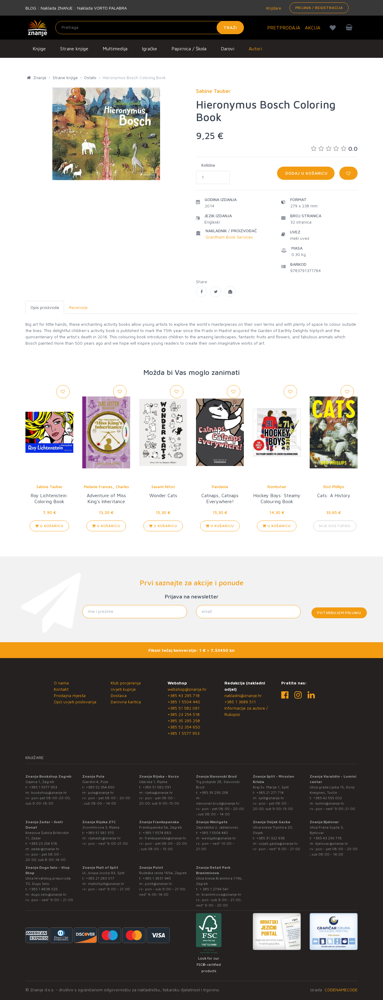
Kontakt (61, 689)
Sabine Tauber (50, 486)
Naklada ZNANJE (57, 7)
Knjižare (273, 7)
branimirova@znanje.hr (221, 894)
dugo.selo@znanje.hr (49, 894)
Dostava (119, 695)
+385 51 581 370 (100, 832)
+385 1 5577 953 (184, 733)
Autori (255, 48)
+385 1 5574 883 (157, 832)
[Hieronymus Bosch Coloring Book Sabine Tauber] (201, 291)
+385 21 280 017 (100, 878)
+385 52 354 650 (184, 726)
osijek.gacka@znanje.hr (278, 843)
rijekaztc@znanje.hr (104, 838)
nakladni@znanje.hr (243, 695)
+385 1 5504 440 (184, 701)
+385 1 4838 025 (43, 889)
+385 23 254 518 (184, 714)
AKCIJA (312, 27)
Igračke (149, 48)
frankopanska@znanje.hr (165, 838)
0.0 (353, 148)
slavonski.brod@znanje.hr (218, 803)
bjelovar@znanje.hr (331, 843)
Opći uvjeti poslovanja (75, 701)
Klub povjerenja (126, 682)
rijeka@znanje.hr (159, 792)
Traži (230, 27)
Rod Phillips (333, 486)
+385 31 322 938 (270, 838)
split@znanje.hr (271, 798)
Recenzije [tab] (78, 307)
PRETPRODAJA (283, 27)
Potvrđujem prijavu (339, 612)
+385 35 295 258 (184, 720)
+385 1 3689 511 (240, 701)
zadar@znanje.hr (45, 849)
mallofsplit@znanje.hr (106, 883)
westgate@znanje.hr (219, 838)
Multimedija (115, 48)
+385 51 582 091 (184, 708)
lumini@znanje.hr (329, 803)
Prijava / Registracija (319, 7)
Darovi (227, 48)
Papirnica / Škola (188, 48)
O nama (61, 682)
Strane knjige (74, 48)
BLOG (30, 7)
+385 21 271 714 (270, 792)
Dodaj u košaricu (306, 173)
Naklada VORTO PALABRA (102, 7)
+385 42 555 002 (327, 798)
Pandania (220, 486)
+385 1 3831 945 (157, 878)
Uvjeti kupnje (123, 689)
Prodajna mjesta (70, 695)
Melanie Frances (98, 486)
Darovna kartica (126, 701)
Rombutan (277, 486)
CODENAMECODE (341, 989)
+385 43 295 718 (184, 695)
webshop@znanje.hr (187, 689)
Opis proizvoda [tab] (45, 307)
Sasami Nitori (163, 486)
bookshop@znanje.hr (49, 792)
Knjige (39, 48)
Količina (208, 165)
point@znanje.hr (158, 883)
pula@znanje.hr (101, 792)
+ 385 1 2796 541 (214, 889)
